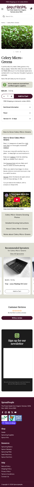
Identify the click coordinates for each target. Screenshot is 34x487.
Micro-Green (5, 69)
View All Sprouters (17, 254)
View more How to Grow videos (13, 209)
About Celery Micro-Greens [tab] (17, 229)
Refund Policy (5, 466)
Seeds (3, 432)
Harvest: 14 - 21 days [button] (10, 119)
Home (3, 22)
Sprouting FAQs (6, 452)
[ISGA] (4, 418)
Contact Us (5, 477)
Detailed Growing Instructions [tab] (17, 223)
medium (6, 148)
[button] (31, 9)
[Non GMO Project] (15, 418)
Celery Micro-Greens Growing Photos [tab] (17, 216)
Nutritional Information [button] (11, 107)
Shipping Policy (6, 469)
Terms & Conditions (7, 474)
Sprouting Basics (6, 447)
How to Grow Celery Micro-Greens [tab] (17, 132)
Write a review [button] (17, 318)
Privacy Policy (6, 471)
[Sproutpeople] (17, 7)
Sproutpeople (18, 484)
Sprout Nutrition (6, 457)
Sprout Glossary (6, 449)
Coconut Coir (10, 163)
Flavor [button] (5, 113)
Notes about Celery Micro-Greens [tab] (17, 234)
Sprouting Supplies (7, 435)
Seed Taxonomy (6, 454)
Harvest (5, 177)
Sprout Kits (5, 437)
